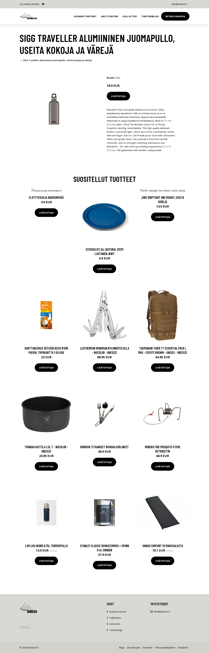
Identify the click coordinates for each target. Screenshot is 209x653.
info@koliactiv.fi (179, 4)
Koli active (114, 623)
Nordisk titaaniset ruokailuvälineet (104, 447)
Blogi (121, 647)
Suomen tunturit (85, 16)
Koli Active (130, 16)
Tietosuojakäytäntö (165, 647)
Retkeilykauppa (175, 16)
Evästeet (147, 647)
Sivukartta (183, 647)
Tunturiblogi (150, 16)
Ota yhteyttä (133, 647)
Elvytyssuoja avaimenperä (46, 197)
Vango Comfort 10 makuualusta (162, 546)
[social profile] (43, 4)
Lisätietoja (118, 96)
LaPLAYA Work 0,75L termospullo (46, 546)
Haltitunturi (109, 16)
